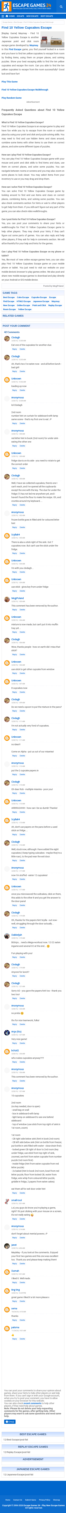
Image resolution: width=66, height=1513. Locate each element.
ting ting (15, 1289)
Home (12, 16)
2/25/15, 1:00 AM (18, 434)
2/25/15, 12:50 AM (19, 341)
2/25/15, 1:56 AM (18, 1072)
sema (14, 1308)
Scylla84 (15, 534)
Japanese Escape (41, 301)
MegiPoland (17, 598)
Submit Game (30, 1500)
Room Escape (9, 309)
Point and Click (39, 305)
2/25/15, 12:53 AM (19, 360)
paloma (15, 1327)
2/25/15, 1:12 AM (18, 766)
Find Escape (15, 49)
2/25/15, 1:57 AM (18, 1091)
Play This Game (10, 81)
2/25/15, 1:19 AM (18, 916)
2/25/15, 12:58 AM (19, 401)
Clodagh (15, 337)
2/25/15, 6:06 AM (18, 1248)
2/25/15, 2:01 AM (18, 1203)
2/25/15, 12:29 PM (19, 1293)
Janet (14, 1244)
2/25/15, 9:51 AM (18, 1274)
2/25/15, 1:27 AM (18, 1035)
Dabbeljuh (16, 934)
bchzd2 (15, 1050)
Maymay (33, 45)
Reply (14, 349)
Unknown (16, 378)
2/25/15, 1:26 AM (18, 1009)
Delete (22, 349)
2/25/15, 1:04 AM (18, 564)
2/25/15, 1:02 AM (18, 515)
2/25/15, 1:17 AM (18, 871)
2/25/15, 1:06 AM (18, 620)
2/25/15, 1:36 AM (18, 1054)
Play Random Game (12, 98)
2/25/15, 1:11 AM (18, 721)
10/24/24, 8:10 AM (19, 1312)
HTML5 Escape (24, 301)
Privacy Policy (44, 1500)
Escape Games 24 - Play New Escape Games (44, 1505)
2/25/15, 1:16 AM (18, 845)
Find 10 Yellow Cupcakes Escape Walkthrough (25, 89)
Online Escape (23, 305)
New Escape (32, 16)
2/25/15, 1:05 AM (18, 601)
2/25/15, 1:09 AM (18, 703)
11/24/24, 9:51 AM (19, 1331)
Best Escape (47, 16)
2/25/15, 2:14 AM (18, 1229)
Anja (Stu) (16, 1031)
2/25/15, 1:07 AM (18, 684)
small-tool (16, 1200)
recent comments (32, 1403)
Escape (20, 16)
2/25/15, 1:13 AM (18, 785)
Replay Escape (55, 305)
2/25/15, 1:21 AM (18, 986)
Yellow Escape (24, 309)
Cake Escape (23, 297)
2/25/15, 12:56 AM (19, 382)
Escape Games (7, 22)
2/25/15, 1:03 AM (18, 538)
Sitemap (56, 1500)
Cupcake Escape (39, 297)
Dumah (15, 1270)
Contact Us (17, 1500)
